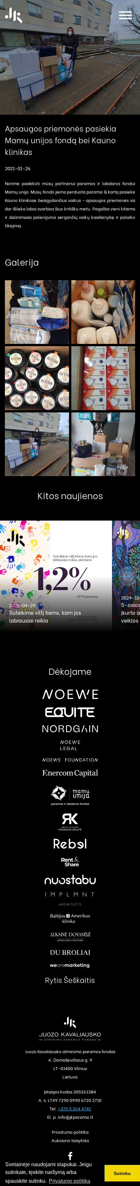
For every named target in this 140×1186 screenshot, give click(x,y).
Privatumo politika (70, 1132)
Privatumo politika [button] (69, 1181)
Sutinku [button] (122, 1173)
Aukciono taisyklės (70, 1140)
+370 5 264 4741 (74, 1108)
